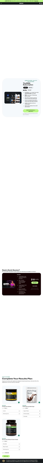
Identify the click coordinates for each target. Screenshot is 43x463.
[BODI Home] (21, 3)
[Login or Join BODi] (41, 3)
